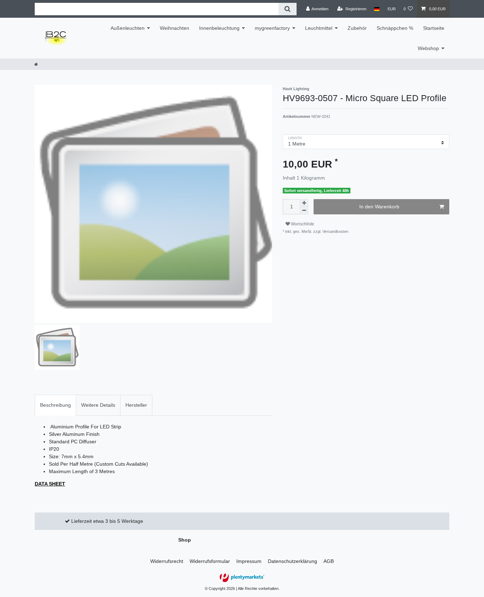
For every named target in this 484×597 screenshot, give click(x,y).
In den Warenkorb (379, 206)
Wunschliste (302, 223)
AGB (328, 561)
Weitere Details (98, 405)
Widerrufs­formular (210, 561)
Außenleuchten (128, 28)
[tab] (55, 405)
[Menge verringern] (304, 210)
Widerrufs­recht (166, 561)
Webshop (428, 48)
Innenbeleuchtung (219, 28)
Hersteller (136, 405)
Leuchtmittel (318, 28)
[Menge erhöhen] (304, 203)
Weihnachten (174, 28)
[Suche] (287, 9)
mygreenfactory (272, 28)
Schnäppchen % (395, 28)
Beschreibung (55, 405)
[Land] (376, 9)
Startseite (433, 28)
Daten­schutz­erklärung (292, 561)
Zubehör (357, 28)
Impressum (248, 561)
